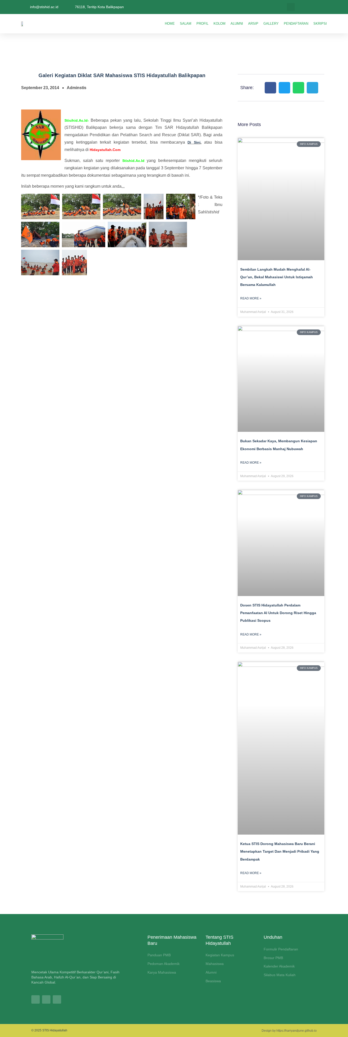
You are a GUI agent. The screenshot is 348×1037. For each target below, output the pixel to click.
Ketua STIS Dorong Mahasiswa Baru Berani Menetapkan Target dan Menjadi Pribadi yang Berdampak (279, 851)
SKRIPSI (320, 23)
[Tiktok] (46, 999)
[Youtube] (57, 999)
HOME (170, 23)
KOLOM (219, 23)
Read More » (250, 298)
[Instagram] (35, 999)
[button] (291, 7)
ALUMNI (237, 23)
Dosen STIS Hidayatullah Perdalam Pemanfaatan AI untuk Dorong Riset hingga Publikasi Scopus (278, 613)
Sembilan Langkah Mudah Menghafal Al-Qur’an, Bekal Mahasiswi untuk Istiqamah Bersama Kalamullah (276, 277)
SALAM (185, 23)
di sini (194, 142)
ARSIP (253, 23)
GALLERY (271, 23)
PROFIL (202, 23)
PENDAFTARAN (296, 23)
